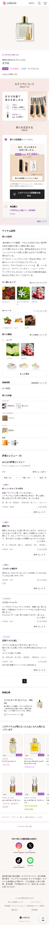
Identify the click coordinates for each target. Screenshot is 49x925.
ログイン (32, 3)
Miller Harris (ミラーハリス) (13, 60)
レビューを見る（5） (10, 74)
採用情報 (35, 910)
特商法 (42, 906)
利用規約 (8, 906)
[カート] (45, 3)
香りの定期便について (15, 902)
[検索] (39, 3)
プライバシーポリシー (18, 906)
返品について (42, 221)
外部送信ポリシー (33, 906)
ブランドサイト (35, 902)
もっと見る (24, 373)
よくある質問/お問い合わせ (24, 898)
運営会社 (14, 910)
